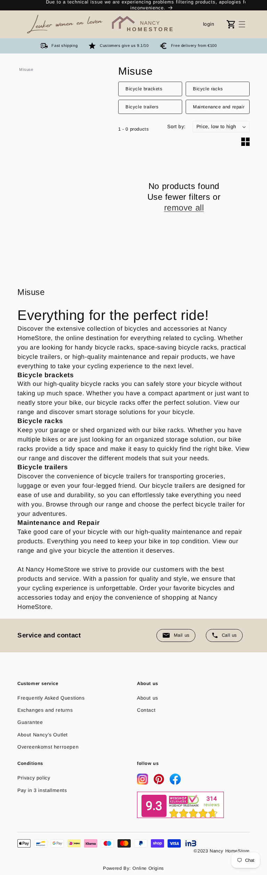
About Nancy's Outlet (42, 734)
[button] (242, 24)
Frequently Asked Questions (51, 698)
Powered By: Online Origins (133, 868)
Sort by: (176, 126)
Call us (229, 635)
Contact (146, 710)
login (209, 24)
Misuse (26, 69)
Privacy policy (33, 778)
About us (147, 698)
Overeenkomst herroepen (48, 747)
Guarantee (30, 722)
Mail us (182, 635)
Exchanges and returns (45, 710)
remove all (184, 207)
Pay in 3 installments (42, 790)
